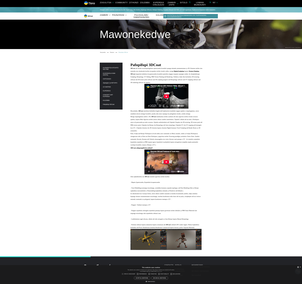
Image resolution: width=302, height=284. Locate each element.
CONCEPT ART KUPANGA (108, 95)
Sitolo (183, 2)
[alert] (151, 274)
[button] (151, 281)
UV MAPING (107, 87)
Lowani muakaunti (200, 3)
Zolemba (145, 2)
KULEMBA (106, 100)
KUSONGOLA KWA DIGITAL (109, 74)
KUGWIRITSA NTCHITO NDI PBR (110, 68)
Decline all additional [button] (159, 278)
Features (112, 52)
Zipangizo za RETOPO (110, 83)
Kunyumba (103, 52)
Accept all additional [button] (142, 278)
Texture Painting (194, 71)
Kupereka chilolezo (158, 3)
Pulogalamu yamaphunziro (141, 16)
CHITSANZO (107, 79)
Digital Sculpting (179, 71)
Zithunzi (133, 2)
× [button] (300, 267)
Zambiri (104, 15)
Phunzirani (118, 15)
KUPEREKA (107, 91)
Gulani (159, 15)
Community (121, 2)
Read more (159, 271)
